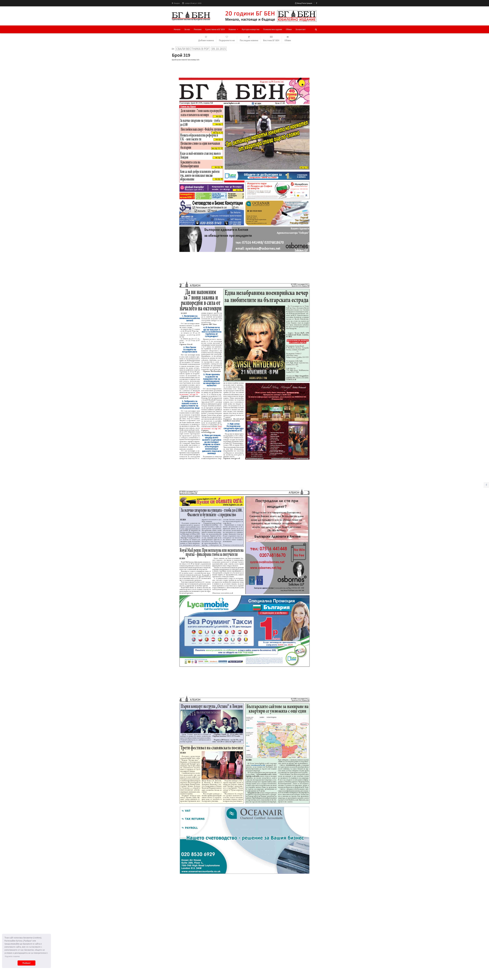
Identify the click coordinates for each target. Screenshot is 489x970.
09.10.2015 (219, 49)
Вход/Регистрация (304, 3)
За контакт (300, 29)
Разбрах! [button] (27, 963)
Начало (177, 29)
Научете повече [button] (12, 956)
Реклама (197, 29)
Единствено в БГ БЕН (215, 29)
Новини (232, 29)
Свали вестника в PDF (192, 49)
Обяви (289, 29)
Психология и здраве (272, 29)
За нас (187, 29)
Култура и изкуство (250, 29)
